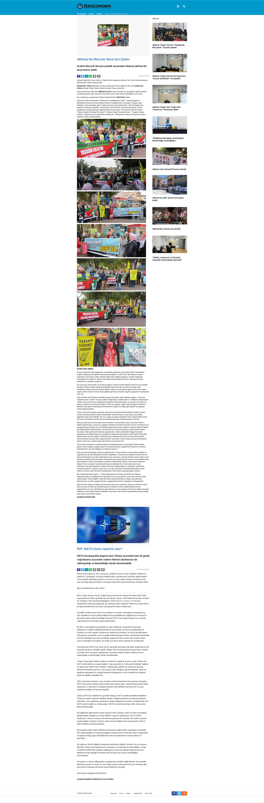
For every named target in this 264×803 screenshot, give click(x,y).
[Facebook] (78, 76)
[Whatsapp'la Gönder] (90, 76)
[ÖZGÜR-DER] (94, 6)
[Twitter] (82, 76)
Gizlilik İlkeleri (137, 793)
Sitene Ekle (148, 793)
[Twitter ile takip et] (179, 793)
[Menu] (178, 6)
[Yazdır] (98, 76)
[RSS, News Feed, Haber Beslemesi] (184, 793)
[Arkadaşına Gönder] (94, 76)
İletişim (128, 793)
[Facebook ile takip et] (174, 793)
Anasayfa (113, 793)
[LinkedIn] (86, 76)
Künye (121, 793)
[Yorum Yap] (103, 569)
